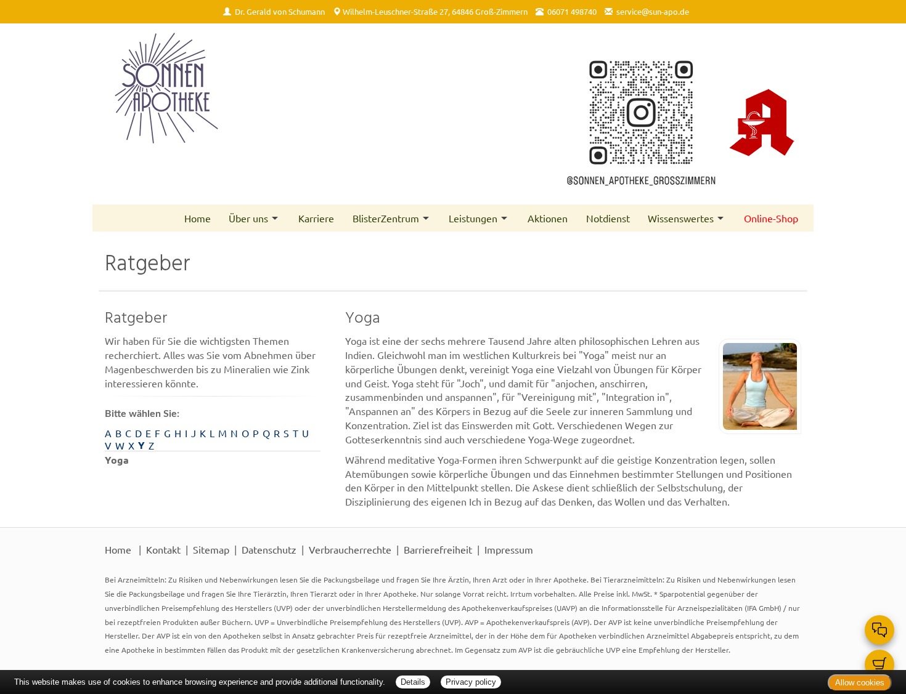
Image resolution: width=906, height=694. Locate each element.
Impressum (508, 549)
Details (413, 682)
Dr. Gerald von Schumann (280, 11)
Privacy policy (471, 682)
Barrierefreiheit (438, 549)
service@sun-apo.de (652, 11)
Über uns (248, 218)
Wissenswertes (681, 218)
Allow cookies (859, 682)
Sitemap (211, 549)
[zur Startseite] (273, 88)
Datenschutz (269, 549)
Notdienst (608, 218)
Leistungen (473, 218)
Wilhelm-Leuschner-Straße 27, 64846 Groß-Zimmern (435, 11)
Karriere (316, 218)
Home (197, 218)
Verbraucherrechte (350, 549)
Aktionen (548, 218)
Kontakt (163, 549)
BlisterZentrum (386, 218)
